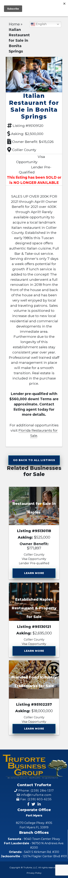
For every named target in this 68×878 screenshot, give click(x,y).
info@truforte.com (35, 795)
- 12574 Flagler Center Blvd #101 (34, 856)
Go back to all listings (34, 460)
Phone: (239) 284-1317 (35, 790)
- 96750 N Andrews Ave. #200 (34, 845)
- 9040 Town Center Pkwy (34, 839)
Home (14, 24)
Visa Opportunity (34, 559)
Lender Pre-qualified (34, 563)
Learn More (34, 573)
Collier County (24, 150)
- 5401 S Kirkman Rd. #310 (34, 852)
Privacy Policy (34, 873)
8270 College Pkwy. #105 (34, 825)
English (41, 24)
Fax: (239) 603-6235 (35, 799)
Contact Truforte (34, 785)
